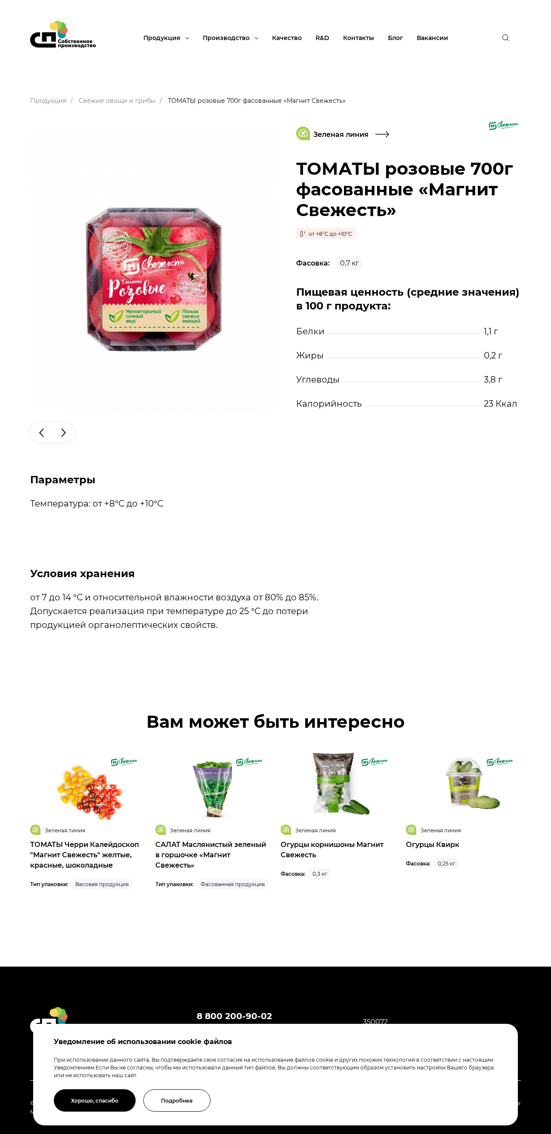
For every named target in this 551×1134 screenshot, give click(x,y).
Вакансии (432, 38)
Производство (227, 38)
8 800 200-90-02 (234, 1015)
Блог (395, 38)
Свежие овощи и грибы (117, 100)
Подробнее (177, 1100)
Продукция (162, 38)
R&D (322, 38)
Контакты (358, 38)
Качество (287, 38)
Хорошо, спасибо (94, 1100)
